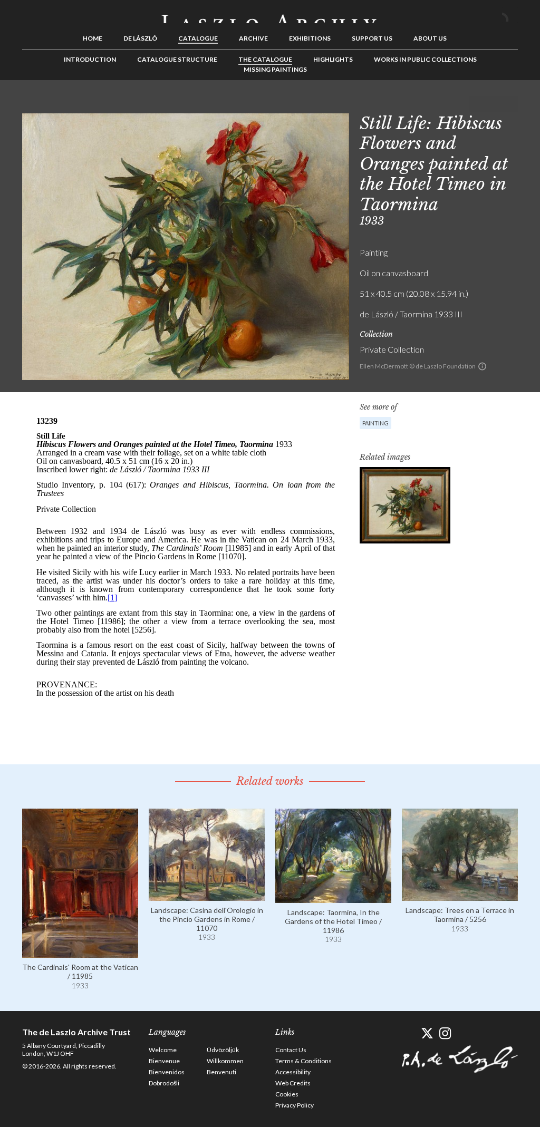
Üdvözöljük (223, 1050)
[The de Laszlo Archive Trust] (270, 14)
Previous (477, 104)
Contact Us (290, 1050)
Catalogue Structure (177, 59)
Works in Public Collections (425, 59)
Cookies (286, 1094)
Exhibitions (310, 38)
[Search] (510, 15)
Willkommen (225, 1061)
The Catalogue (265, 59)
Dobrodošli (164, 1083)
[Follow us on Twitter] (426, 1033)
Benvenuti (221, 1072)
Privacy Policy (294, 1105)
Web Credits (293, 1083)
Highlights (333, 59)
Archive (253, 38)
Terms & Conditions (303, 1061)
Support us (372, 38)
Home (92, 38)
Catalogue (198, 38)
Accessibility (293, 1072)
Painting (375, 423)
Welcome (163, 1050)
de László (140, 38)
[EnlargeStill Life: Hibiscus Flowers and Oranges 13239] (405, 505)
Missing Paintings (275, 69)
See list (494, 104)
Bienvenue (164, 1061)
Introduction (90, 59)
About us (430, 38)
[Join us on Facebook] (408, 1033)
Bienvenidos (167, 1072)
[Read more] (80, 953)
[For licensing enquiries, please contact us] (482, 366)
